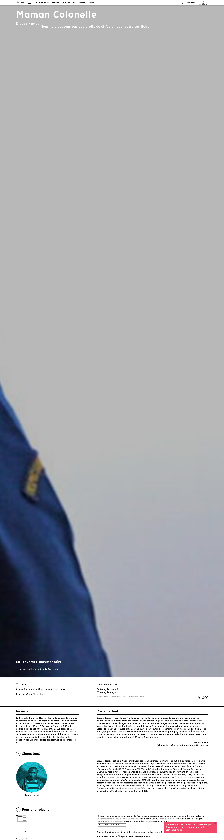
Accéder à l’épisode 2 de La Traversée (112, 825)
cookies (194, 827)
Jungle (148, 821)
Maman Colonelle (184, 777)
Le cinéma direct (102, 697)
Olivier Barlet (40, 694)
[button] (182, 3)
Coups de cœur (114, 697)
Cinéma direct (139, 697)
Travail (130, 697)
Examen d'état (113, 777)
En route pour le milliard (134, 788)
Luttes (124, 697)
